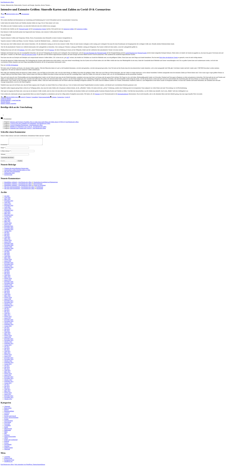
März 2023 (7, 213)
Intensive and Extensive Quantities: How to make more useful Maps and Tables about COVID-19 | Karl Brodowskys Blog (44, 122)
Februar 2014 (8, 373)
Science (6, 443)
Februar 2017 (8, 316)
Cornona (53, 97)
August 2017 (7, 307)
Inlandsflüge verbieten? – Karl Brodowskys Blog (18, 182)
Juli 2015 (6, 346)
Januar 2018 (7, 299)
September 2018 (8, 286)
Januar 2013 (7, 394)
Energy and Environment (11, 417)
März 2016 (7, 334)
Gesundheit (34, 97)
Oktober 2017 (8, 304)
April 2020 (7, 256)
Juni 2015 (7, 348)
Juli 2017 (6, 308)
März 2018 (7, 296)
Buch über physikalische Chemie (168, 57)
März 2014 (7, 372)
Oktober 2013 (8, 380)
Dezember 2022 (8, 215)
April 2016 (7, 332)
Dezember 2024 (8, 205)
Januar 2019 (7, 280)
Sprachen (6, 446)
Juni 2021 (7, 234)
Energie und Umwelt (10, 416)
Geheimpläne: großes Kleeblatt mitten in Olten (17, 170)
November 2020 (8, 245)
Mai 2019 (7, 273)
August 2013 (7, 383)
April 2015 (7, 351)
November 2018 (8, 283)
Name (3, 147)
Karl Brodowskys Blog (7, 2)
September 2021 (8, 229)
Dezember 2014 (8, 357)
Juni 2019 (7, 272)
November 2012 (8, 397)
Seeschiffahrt (7, 444)
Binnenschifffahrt (9, 411)
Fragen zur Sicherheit (40, 185)
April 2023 (7, 212)
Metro (6, 432)
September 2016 (8, 324)
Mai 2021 (7, 235)
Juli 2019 (6, 270)
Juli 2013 (6, 384)
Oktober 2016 (8, 323)
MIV (5, 433)
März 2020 (7, 258)
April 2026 (7, 197)
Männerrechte (8, 428)
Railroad (6, 441)
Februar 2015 (8, 354)
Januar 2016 (7, 337)
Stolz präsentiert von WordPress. (23, 464)
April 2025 (7, 202)
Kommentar (4, 144)
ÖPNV (6, 438)
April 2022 (7, 219)
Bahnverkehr (7, 408)
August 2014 (7, 364)
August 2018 (7, 288)
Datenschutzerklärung (39, 464)
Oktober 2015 (8, 342)
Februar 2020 (8, 259)
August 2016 (7, 326)
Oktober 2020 (8, 246)
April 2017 (7, 313)
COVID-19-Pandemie (12, 65)
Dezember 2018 (8, 281)
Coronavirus (60, 97)
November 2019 (8, 264)
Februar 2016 (8, 335)
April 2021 (7, 237)
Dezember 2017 (8, 300)
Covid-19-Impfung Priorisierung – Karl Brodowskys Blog (26, 125)
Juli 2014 (6, 365)
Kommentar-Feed (9, 460)
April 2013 (7, 389)
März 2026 (7, 199)
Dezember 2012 (8, 395)
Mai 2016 (7, 330)
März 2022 (7, 221)
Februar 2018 (8, 297)
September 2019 (8, 267)
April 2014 (7, 370)
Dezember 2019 (8, 262)
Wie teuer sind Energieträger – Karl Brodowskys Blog (19, 187)
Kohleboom (39, 187)
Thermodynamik (23, 29)
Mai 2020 (7, 254)
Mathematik (7, 430)
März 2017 (7, 315)
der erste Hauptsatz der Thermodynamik (95, 53)
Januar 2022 (7, 224)
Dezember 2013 (8, 376)
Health (6, 427)
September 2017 (8, 305)
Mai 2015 (7, 350)
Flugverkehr (7, 422)
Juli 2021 (6, 232)
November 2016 (8, 321)
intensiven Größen (69, 29)
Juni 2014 (7, 367)
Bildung (6, 409)
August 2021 (7, 231)
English (2, 17)
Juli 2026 (6, 196)
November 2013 (8, 378)
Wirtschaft (7, 449)
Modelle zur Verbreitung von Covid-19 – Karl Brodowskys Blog (28, 126)
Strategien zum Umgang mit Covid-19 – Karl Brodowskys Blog (28, 128)
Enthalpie (22, 50)
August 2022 (7, 216)
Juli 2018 (6, 289)
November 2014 (8, 359)
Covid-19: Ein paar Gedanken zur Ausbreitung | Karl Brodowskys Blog (30, 123)
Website (3, 154)
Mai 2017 (7, 311)
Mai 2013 (7, 388)
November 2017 (8, 302)
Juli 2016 (6, 327)
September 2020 (8, 248)
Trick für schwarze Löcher (29, 54)
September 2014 (8, 362)
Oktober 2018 (8, 285)
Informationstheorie (123, 94)
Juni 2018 (7, 291)
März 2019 (7, 277)
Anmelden (7, 456)
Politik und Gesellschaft (10, 439)
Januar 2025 (7, 204)
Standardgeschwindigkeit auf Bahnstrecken (46, 182)
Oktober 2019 (8, 265)
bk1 (3, 14)
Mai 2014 (7, 369)
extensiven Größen (82, 29)
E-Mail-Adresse (6, 151)
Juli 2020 (6, 251)
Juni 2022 (7, 218)
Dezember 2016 (8, 319)
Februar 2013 (8, 392)
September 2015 (8, 343)
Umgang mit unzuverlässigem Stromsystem (16, 168)
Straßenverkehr (8, 447)
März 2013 (7, 391)
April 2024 (7, 207)
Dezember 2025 (8, 200)
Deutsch (28, 97)
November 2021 (8, 227)
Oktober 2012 (8, 399)
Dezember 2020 (8, 243)
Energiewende (8, 174)
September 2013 (8, 381)
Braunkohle (39, 188)
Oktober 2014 (8, 361)
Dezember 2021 (8, 226)
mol (68, 57)
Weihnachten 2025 (9, 173)
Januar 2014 (7, 375)
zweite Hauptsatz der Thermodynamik (136, 53)
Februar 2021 (8, 240)
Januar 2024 (7, 208)
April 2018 (7, 294)
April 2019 (7, 275)
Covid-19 (22, 97)
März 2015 (7, 353)
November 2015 (8, 340)
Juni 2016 (7, 329)
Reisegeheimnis (38, 183)
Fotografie (7, 424)
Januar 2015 (7, 356)
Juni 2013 (7, 386)
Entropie (51, 50)
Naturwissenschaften (44, 97)
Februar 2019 (8, 278)
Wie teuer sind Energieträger (12, 171)
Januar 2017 (7, 318)
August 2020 (7, 250)
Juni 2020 (7, 253)
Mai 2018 (7, 292)
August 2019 (7, 269)
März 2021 (7, 239)
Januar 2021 (7, 242)
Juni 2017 (7, 310)
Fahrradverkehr (8, 420)
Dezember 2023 (8, 210)
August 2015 (7, 345)
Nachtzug (7, 435)
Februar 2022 (8, 223)
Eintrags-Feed (8, 458)
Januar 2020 (7, 261)
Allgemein (7, 406)
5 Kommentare (25, 14)
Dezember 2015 (8, 338)
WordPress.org (8, 461)
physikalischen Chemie (39, 29)
